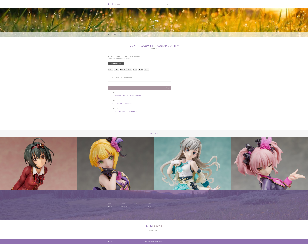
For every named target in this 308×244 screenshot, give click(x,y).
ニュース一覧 (163, 88)
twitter (135, 206)
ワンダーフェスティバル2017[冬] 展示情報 (121, 77)
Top (167, 4)
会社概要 (150, 206)
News (173, 4)
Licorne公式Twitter (116, 63)
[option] (38, 163)
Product (182, 4)
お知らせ (110, 206)
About (196, 4)
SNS (189, 4)
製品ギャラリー (124, 206)
